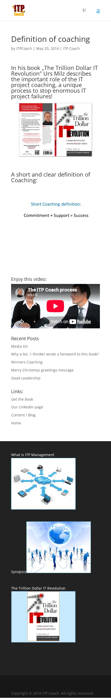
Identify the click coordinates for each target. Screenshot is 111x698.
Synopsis (18, 571)
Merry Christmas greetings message (42, 370)
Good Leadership (26, 378)
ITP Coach (71, 48)
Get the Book (22, 399)
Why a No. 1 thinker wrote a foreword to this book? (55, 354)
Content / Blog (23, 415)
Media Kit (19, 346)
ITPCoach (24, 48)
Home (16, 423)
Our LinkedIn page (27, 406)
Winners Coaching (27, 362)
